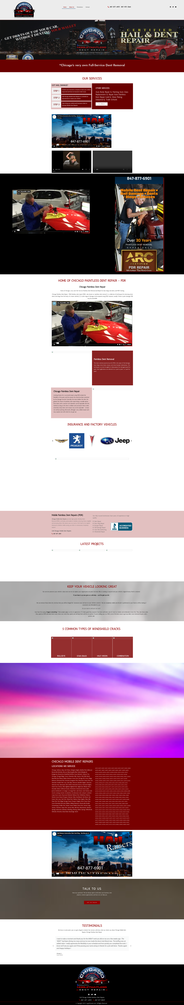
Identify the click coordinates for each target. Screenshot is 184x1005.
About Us (71, 7)
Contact (88, 7)
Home (64, 7)
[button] (2, 40)
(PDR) (57, 521)
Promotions (80, 7)
